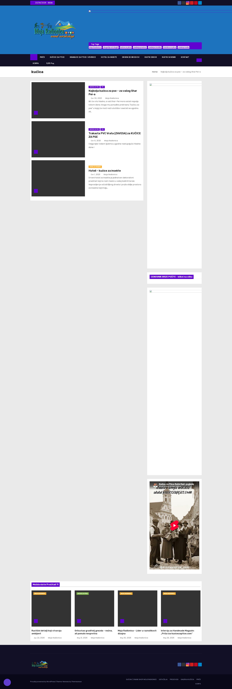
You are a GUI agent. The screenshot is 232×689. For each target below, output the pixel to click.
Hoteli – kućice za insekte (105, 170)
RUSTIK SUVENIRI (169, 57)
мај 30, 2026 (126, 638)
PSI (103, 87)
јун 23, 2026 (39, 638)
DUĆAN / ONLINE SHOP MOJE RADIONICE (141, 679)
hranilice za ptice (169, 47)
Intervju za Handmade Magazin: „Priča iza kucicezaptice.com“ (177, 632)
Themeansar (77, 681)
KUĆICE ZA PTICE (57, 57)
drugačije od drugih (110, 47)
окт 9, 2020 (96, 140)
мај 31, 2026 (82, 638)
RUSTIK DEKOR (151, 57)
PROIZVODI (174, 679)
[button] (195, 60)
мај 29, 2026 (169, 638)
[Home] (33, 57)
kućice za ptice (125, 47)
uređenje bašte (183, 47)
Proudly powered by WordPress (43, 681)
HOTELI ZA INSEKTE (109, 57)
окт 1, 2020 (96, 174)
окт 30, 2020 (96, 98)
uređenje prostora (139, 47)
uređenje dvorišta (155, 47)
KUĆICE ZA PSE (94, 87)
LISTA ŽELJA (163, 679)
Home (155, 71)
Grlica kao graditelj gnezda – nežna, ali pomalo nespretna (93, 632)
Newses (66, 681)
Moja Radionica (95, 47)
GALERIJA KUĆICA (187, 679)
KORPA (36, 63)
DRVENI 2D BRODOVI (130, 57)
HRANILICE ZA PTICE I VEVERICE (83, 57)
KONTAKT (185, 57)
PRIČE (42, 57)
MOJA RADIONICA (40, 593)
